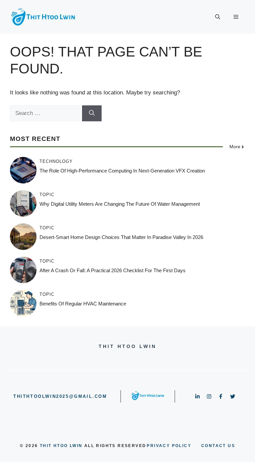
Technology (56, 161)
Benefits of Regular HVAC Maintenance (83, 303)
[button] (218, 17)
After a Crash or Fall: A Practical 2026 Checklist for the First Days (113, 270)
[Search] (92, 113)
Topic (47, 194)
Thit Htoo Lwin (61, 445)
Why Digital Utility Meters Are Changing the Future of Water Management (120, 204)
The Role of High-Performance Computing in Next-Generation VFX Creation (122, 170)
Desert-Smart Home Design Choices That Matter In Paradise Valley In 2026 (121, 237)
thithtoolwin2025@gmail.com (60, 396)
